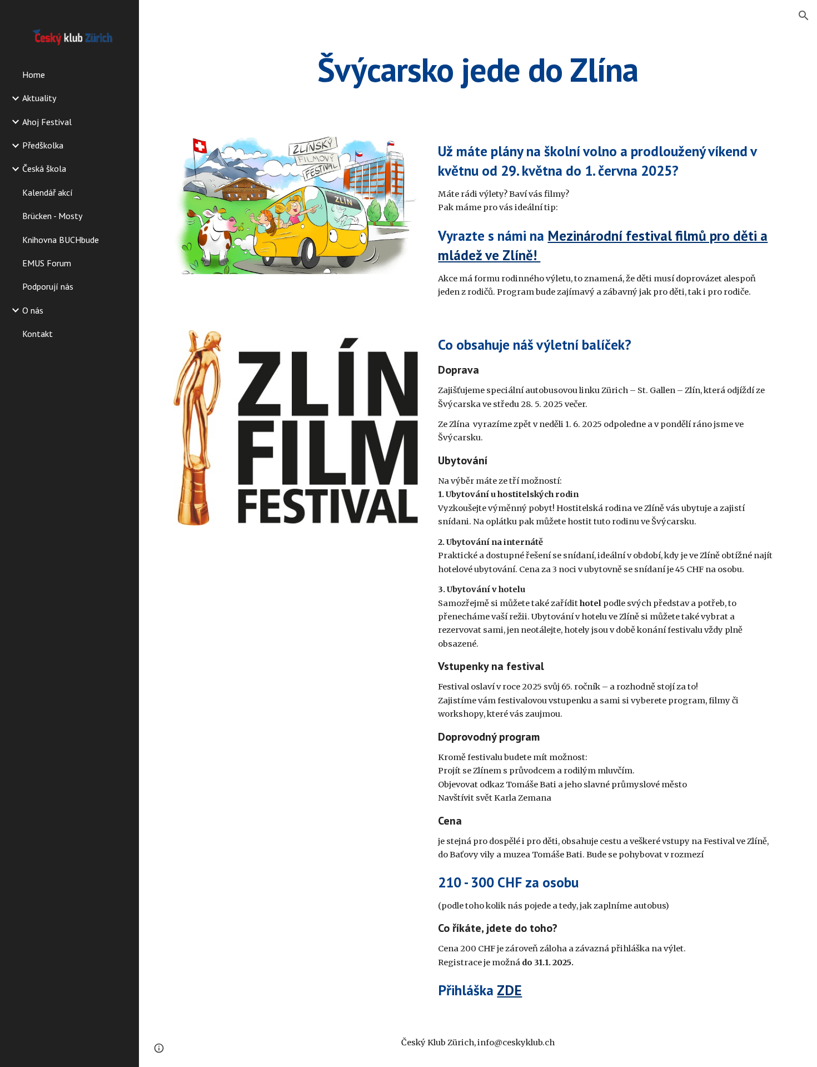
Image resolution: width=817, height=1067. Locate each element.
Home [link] (33, 74)
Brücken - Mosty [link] (52, 215)
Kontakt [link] (37, 333)
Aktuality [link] (39, 97)
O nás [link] (32, 310)
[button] (803, 15)
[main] (477, 69)
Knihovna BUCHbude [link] (60, 239)
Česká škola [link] (44, 168)
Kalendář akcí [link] (47, 192)
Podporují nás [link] (47, 286)
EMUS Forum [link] (46, 263)
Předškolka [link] (42, 145)
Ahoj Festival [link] (47, 121)
